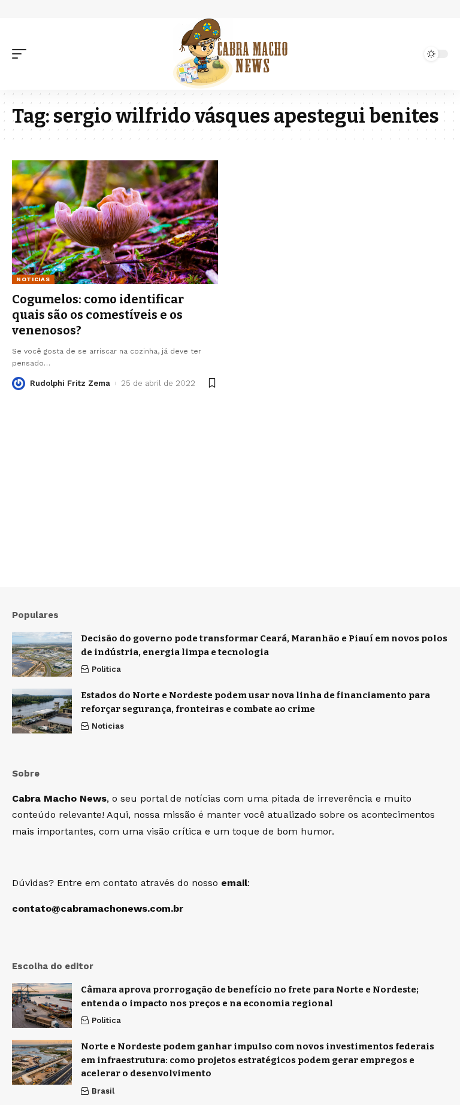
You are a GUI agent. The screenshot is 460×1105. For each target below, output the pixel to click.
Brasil (103, 1090)
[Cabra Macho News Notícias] (230, 54)
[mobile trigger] (22, 54)
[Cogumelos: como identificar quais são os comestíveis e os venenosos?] (115, 222)
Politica (106, 669)
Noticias (33, 279)
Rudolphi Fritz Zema (70, 383)
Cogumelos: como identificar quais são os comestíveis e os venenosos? (98, 314)
